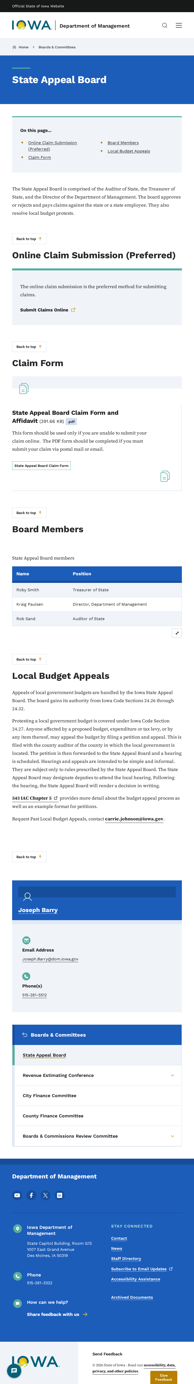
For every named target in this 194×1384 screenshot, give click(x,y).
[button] (163, 1377)
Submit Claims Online (44, 309)
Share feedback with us (53, 1314)
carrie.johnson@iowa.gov (134, 819)
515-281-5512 (34, 995)
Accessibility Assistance (135, 1279)
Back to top (26, 239)
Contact (119, 1238)
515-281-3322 (39, 1282)
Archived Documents (132, 1297)
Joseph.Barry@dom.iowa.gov (50, 959)
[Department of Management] (32, 25)
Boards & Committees (57, 47)
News (116, 1248)
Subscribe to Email (139, 1269)
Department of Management (95, 26)
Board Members (123, 142)
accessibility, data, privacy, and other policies (134, 1368)
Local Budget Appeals (129, 151)
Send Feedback (107, 1354)
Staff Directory (126, 1258)
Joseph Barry (38, 910)
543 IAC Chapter (32, 798)
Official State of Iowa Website (38, 6)
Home (24, 47)
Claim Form (39, 157)
